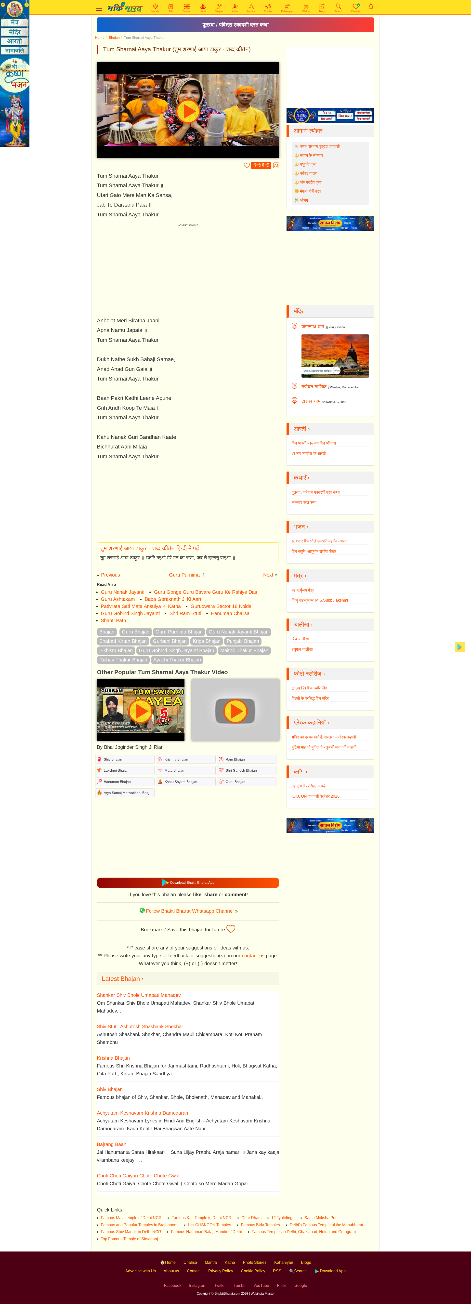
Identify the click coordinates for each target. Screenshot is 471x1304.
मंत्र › (300, 575)
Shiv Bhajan (113, 759)
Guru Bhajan (235, 782)
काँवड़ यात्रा (308, 173)
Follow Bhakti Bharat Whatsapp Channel (190, 911)
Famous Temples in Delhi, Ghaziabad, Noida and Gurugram (304, 1232)
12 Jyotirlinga (283, 1218)
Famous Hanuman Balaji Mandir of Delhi (206, 1232)
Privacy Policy (220, 1271)
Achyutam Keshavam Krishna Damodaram (143, 1113)
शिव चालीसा (300, 639)
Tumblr (240, 1285)
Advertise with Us (140, 1271)
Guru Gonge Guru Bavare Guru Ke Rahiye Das (205, 592)
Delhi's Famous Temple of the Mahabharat (326, 1225)
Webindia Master (263, 1293)
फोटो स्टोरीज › (309, 673)
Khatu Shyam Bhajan (181, 782)
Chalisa (190, 1262)
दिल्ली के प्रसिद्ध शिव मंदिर (310, 698)
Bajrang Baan (111, 1144)
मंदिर (298, 311)
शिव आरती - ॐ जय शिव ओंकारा (314, 443)
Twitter (220, 1285)
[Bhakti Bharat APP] (460, 647)
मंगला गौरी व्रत (310, 191)
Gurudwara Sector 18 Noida (221, 606)
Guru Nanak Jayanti (122, 592)
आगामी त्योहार (308, 130)
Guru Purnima (184, 575)
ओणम (304, 200)
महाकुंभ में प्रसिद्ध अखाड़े (309, 786)
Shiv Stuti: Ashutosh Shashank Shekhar (140, 1026)
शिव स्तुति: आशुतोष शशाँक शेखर (314, 551)
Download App (332, 1271)
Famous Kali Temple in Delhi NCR (201, 1218)
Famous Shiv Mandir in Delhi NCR (131, 1232)
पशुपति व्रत (308, 164)
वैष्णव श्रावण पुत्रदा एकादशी (320, 146)
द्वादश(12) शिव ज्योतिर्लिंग (309, 688)
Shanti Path (113, 620)
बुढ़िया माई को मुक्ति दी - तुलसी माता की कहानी (324, 747)
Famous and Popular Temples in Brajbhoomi (139, 1225)
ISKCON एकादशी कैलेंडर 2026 (316, 796)
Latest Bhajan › (123, 978)
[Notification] (371, 6)
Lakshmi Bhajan (116, 770)
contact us (253, 955)
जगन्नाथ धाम (312, 326)
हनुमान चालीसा (302, 649)
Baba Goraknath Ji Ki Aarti (173, 599)
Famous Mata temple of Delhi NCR (131, 1218)
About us (171, 1271)
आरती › (302, 428)
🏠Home (168, 1262)
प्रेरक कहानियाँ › (311, 722)
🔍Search (298, 1271)
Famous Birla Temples (260, 1225)
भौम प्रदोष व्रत (311, 182)
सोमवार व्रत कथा (304, 502)
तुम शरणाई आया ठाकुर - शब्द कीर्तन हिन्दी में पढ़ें (149, 548)
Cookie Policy (253, 1271)
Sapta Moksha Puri (321, 1218)
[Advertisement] (188, 501)
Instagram (197, 1285)
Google (300, 1285)
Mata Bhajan (174, 770)
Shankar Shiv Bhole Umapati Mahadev (139, 995)
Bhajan (114, 38)
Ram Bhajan (235, 759)
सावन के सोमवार (311, 155)
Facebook (172, 1285)
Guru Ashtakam (118, 599)
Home (100, 38)
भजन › (301, 526)
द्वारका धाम (310, 401)
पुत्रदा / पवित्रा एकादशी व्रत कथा (236, 25)
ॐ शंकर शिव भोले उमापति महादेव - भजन (320, 541)
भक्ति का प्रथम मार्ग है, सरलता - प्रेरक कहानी (324, 737)
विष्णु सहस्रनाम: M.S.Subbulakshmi (320, 600)
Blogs (306, 1262)
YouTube (261, 1285)
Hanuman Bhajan (117, 782)
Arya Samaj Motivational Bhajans (129, 793)
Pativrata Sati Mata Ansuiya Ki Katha (141, 606)
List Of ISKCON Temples (209, 1225)
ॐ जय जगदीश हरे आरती (309, 453)
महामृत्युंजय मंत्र (303, 590)
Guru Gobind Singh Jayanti (130, 613)
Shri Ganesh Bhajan (241, 770)
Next (268, 575)
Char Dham (251, 1218)
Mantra (211, 1262)
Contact (193, 1271)
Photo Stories (254, 1262)
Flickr (282, 1285)
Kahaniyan (283, 1262)
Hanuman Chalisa (230, 613)
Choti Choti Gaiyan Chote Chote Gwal (138, 1175)
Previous (110, 575)
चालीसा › (303, 624)
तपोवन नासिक (314, 386)
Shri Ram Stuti (185, 613)
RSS (277, 1271)
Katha (230, 1262)
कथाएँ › (302, 477)
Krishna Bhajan (176, 759)
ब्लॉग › (300, 771)
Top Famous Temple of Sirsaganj (129, 1239)
